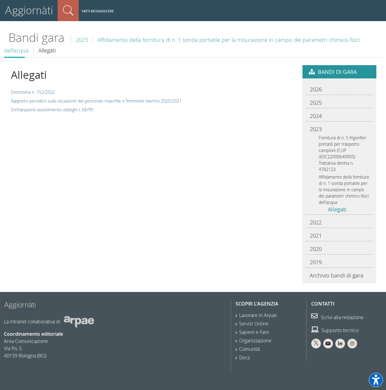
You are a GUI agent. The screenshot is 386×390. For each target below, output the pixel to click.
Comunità (249, 349)
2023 (82, 39)
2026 (316, 89)
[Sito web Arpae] (79, 321)
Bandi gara (36, 37)
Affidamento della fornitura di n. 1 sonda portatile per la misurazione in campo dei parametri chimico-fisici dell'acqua (344, 189)
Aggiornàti (29, 10)
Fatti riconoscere (98, 11)
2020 (316, 248)
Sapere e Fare (254, 332)
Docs (244, 357)
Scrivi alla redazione (341, 317)
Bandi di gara (337, 71)
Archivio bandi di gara (336, 275)
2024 (316, 115)
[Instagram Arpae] (352, 343)
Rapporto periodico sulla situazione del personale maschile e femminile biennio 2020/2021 (96, 101)
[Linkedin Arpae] (340, 343)
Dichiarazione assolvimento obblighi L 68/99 (52, 110)
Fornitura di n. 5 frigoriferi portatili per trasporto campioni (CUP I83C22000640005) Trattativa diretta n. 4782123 (342, 153)
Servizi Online (253, 323)
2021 (316, 235)
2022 (316, 222)
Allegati (337, 209)
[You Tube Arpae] (328, 343)
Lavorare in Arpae (258, 315)
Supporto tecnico (339, 330)
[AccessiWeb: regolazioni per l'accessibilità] (376, 380)
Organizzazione (255, 340)
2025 (316, 102)
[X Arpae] (316, 343)
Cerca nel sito (68, 10)
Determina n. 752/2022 (33, 92)
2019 (316, 262)
